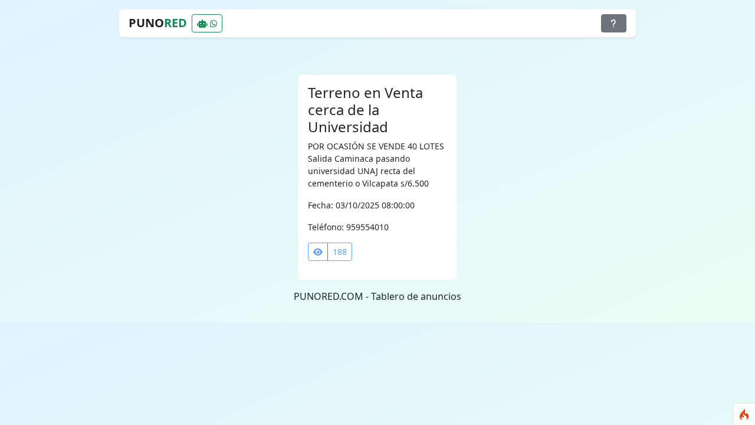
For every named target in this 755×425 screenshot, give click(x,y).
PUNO (158, 23)
